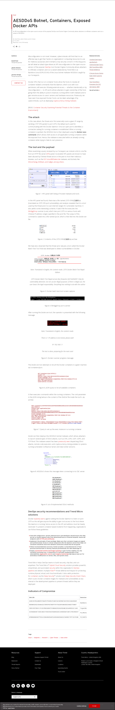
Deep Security (49, 576)
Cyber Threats (54, 637)
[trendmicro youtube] (33, 686)
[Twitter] (23, 686)
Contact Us (18, 83)
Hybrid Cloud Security (57, 565)
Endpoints (37, 637)
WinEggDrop (32, 211)
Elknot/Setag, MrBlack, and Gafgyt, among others (46, 162)
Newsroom (15, 661)
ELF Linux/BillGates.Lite (52, 159)
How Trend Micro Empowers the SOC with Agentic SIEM (95, 84)
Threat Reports (16, 664)
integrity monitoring (61, 554)
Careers (60, 661)
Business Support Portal (41, 657)
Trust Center (61, 671)
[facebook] (18, 686)
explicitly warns (39, 519)
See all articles (94, 90)
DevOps (48, 67)
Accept (94, 706)
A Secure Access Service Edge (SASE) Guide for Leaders (96, 75)
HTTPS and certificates (47, 539)
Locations (60, 664)
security (52, 568)
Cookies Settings (81, 706)
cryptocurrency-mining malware (64, 101)
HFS (48, 154)
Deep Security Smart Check (75, 576)
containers (34, 576)
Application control (46, 554)
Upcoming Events (63, 668)
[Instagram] (28, 686)
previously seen (64, 441)
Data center (64, 637)
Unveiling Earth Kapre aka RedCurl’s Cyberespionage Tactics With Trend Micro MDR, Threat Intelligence (96, 64)
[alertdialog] (57, 706)
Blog (13, 657)
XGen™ (52, 571)
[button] (19, 83)
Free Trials (38, 668)
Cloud (30, 637)
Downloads (38, 664)
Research (45, 637)
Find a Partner (15, 668)
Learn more (11, 708)
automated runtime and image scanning (48, 551)
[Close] (112, 706)
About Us (60, 657)
